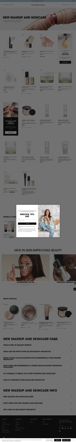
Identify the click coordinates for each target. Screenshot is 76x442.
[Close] (74, 440)
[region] (38, 440)
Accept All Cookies (66, 440)
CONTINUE (27, 223)
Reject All (57, 440)
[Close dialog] (58, 206)
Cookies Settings (49, 440)
